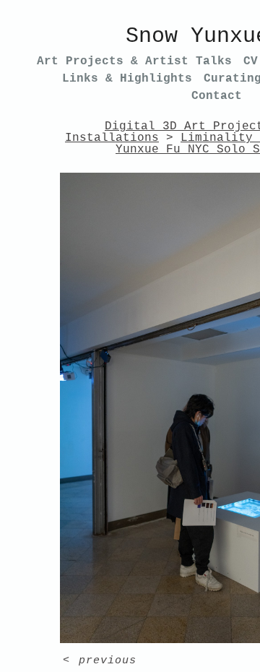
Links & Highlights (127, 78)
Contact (216, 96)
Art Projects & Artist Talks (134, 61)
